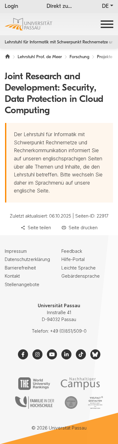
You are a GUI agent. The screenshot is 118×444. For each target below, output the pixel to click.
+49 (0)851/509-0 (68, 331)
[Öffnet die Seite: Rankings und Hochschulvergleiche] (34, 383)
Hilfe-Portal (73, 259)
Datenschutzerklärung (27, 259)
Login (11, 6)
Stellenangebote (22, 284)
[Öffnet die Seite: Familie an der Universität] (34, 402)
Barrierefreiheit (20, 267)
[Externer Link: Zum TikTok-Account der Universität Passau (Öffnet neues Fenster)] (81, 354)
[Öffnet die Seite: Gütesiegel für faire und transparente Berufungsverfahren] (71, 402)
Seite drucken (83, 227)
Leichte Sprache (78, 267)
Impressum (16, 251)
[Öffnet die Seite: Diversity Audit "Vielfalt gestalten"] (95, 402)
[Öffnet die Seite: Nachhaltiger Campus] (80, 383)
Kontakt (12, 276)
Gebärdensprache (80, 276)
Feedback (71, 251)
